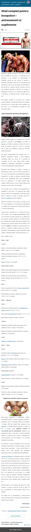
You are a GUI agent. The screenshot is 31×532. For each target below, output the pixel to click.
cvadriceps (9, 198)
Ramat (3, 359)
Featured (24, 511)
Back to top (27, 525)
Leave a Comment (15, 516)
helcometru (14, 353)
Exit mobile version (15, 529)
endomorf (3, 426)
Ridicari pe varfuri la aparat (8, 341)
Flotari (3, 262)
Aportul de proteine (6, 456)
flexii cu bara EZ (23, 288)
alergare (3, 144)
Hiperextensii (4, 365)
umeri (14, 270)
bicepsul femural (12, 314)
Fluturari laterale (5, 375)
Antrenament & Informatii (14, 511)
